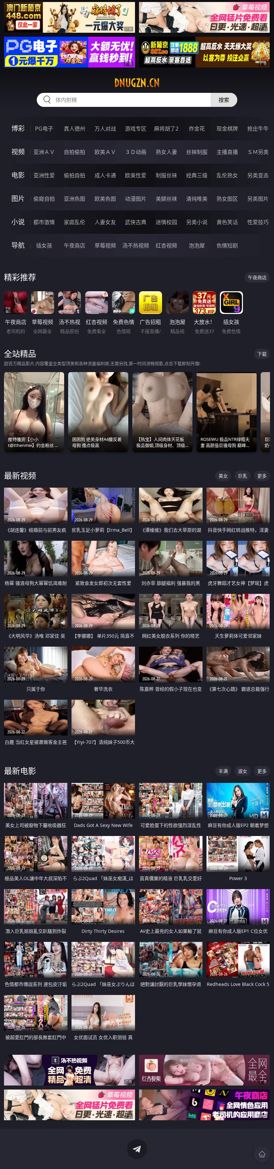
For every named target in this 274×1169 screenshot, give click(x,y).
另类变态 (258, 175)
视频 (18, 151)
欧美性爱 (135, 175)
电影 (18, 175)
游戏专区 (135, 128)
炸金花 (197, 128)
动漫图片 (135, 198)
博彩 (18, 128)
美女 (223, 476)
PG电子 (44, 128)
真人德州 (74, 128)
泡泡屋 (197, 245)
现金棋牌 (227, 128)
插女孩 (44, 245)
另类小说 (197, 222)
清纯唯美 (197, 198)
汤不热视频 (135, 245)
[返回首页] (262, 1154)
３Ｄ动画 (135, 152)
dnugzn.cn (137, 83)
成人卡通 (105, 175)
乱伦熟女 (227, 175)
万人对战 (105, 128)
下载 (262, 354)
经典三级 (197, 175)
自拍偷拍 (74, 152)
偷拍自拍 (74, 175)
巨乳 (242, 476)
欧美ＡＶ (105, 152)
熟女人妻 (166, 152)
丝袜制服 (197, 152)
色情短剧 (227, 245)
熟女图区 (227, 198)
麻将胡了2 (166, 128)
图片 (18, 198)
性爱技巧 (258, 222)
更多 (262, 476)
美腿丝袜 (166, 198)
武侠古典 (135, 222)
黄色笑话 (227, 222)
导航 (18, 245)
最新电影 (20, 770)
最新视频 (20, 475)
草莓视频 (105, 245)
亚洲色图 (74, 198)
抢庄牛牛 (258, 128)
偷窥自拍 (44, 198)
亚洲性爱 (44, 175)
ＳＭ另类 (258, 152)
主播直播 (227, 152)
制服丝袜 (166, 175)
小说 (18, 221)
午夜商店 (74, 245)
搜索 (224, 100)
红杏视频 (166, 245)
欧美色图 (105, 198)
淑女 (242, 771)
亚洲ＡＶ (44, 152)
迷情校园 (166, 222)
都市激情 (44, 222)
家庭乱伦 (74, 222)
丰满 (223, 771)
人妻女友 (105, 222)
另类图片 (258, 198)
